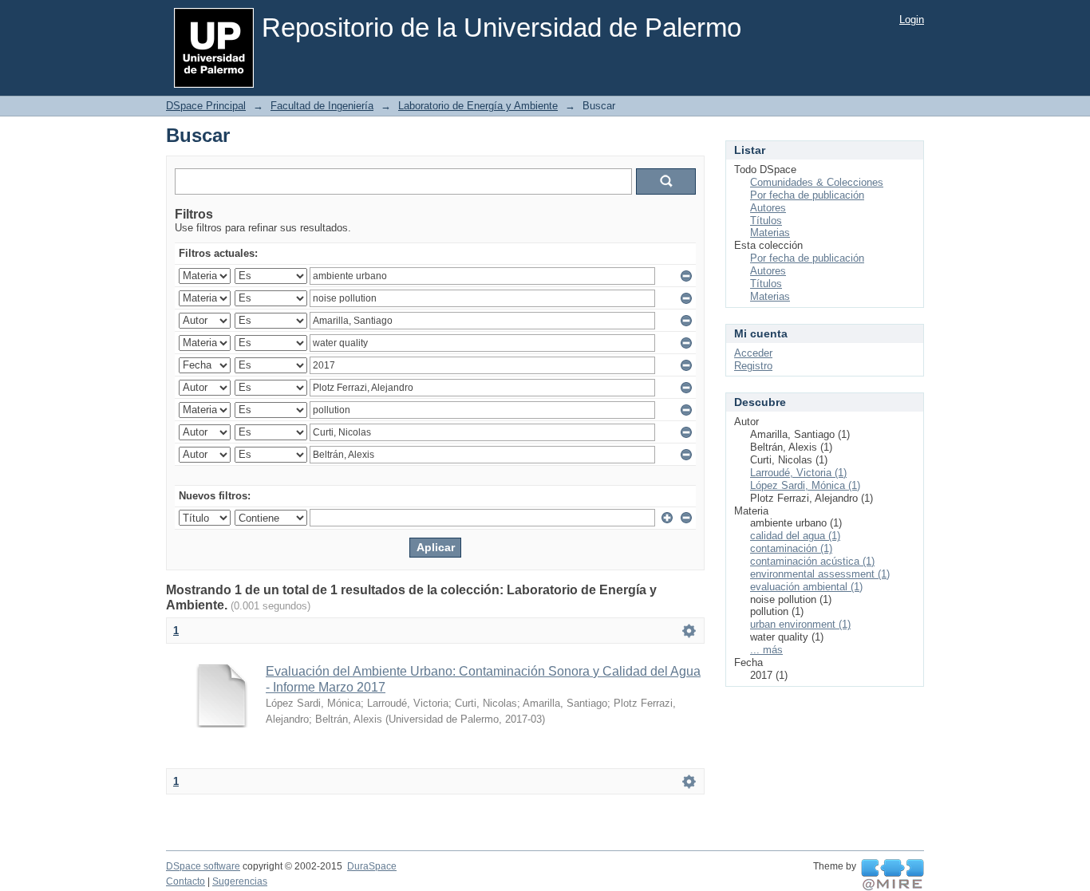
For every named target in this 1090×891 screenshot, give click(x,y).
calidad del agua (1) (795, 536)
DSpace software (203, 866)
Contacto (185, 881)
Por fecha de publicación (807, 195)
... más (766, 650)
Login (911, 20)
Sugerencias (239, 881)
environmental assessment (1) (820, 574)
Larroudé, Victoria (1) (798, 473)
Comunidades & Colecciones (816, 182)
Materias (770, 233)
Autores (768, 208)
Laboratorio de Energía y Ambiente (478, 106)
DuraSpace (372, 866)
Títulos (766, 221)
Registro (753, 366)
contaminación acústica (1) (812, 561)
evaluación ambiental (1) (806, 587)
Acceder (753, 353)
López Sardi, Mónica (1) (805, 485)
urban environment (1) (800, 624)
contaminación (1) (791, 548)
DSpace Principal (206, 106)
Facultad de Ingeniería (322, 106)
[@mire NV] (892, 875)
